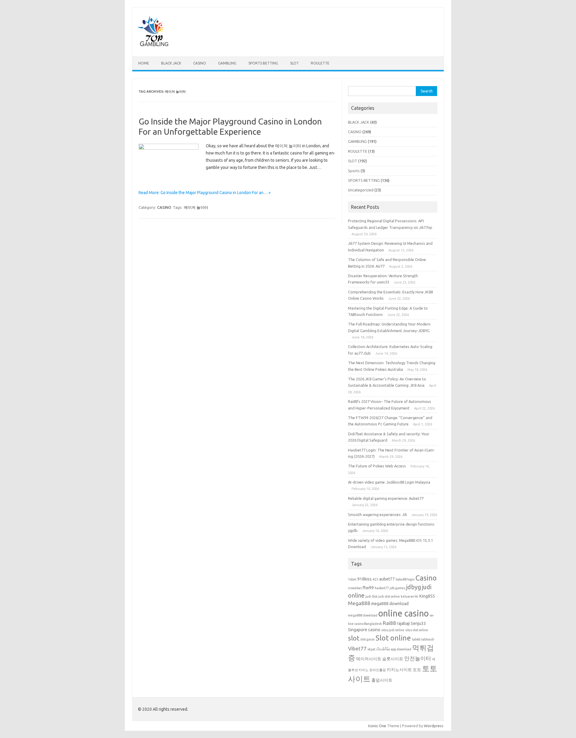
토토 (417, 669)
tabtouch (427, 639)
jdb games (397, 588)
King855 (427, 596)
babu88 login (405, 579)
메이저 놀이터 (196, 207)
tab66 (416, 639)
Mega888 (359, 603)
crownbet (355, 588)
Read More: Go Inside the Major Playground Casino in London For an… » (205, 192)
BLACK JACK (171, 63)
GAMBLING (227, 63)
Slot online (393, 638)
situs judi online (392, 630)
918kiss (364, 579)
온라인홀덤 (377, 670)
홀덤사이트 (381, 680)
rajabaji (403, 623)
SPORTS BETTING (263, 63)
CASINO (199, 63)
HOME (143, 63)
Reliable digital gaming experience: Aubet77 (386, 498)
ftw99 (368, 587)
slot (353, 638)
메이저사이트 (368, 658)
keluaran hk (409, 596)
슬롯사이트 (392, 658)
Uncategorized (361, 190)
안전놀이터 (417, 658)
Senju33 (418, 623)
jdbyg (413, 587)
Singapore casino (364, 629)
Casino (426, 578)
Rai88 (389, 623)
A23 (375, 579)
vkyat (371, 649)
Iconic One (377, 726)
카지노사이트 (399, 669)
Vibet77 (357, 648)
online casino (403, 613)
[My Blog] (153, 46)
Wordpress (433, 726)
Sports (354, 171)
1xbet (352, 579)
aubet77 (387, 579)
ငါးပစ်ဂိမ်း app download (393, 649)
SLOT (294, 63)
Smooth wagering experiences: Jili (377, 514)
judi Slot (371, 596)
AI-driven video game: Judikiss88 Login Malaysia (389, 482)
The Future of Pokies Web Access (377, 466)
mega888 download (390, 603)
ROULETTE (320, 63)
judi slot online (389, 596)
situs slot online (416, 630)
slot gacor (367, 639)
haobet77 (382, 588)
